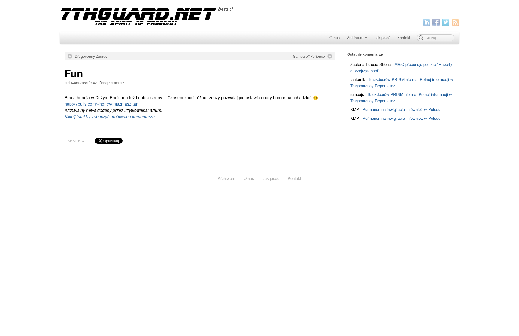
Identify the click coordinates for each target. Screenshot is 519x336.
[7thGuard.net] (259, 15)
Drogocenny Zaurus (91, 56)
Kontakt (403, 37)
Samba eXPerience (309, 56)
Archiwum (355, 37)
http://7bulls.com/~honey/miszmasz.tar (101, 104)
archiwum (72, 82)
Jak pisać (382, 37)
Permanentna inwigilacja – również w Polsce (401, 109)
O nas (334, 37)
